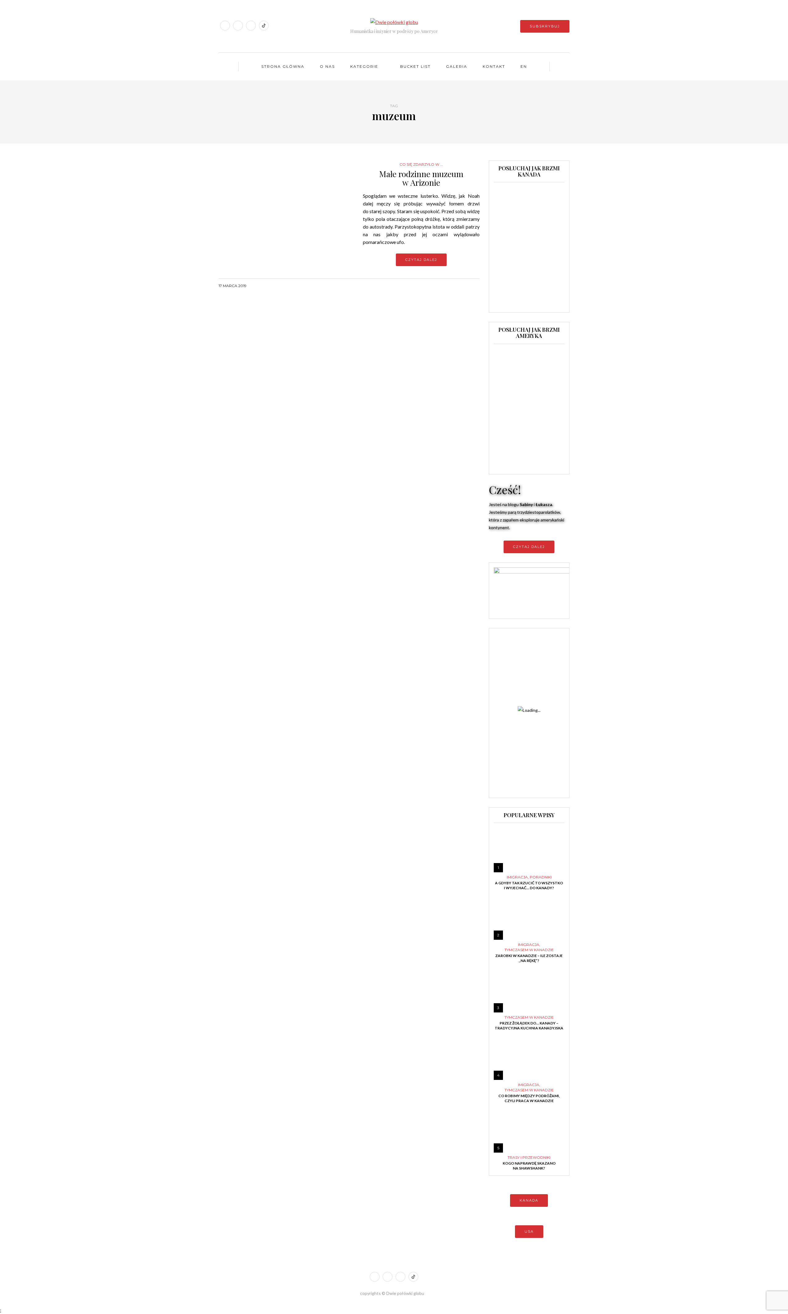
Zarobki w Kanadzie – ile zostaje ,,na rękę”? (529, 958)
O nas (327, 66)
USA (529, 1231)
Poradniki (541, 877)
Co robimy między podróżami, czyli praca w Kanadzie (529, 1098)
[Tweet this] (460, 285)
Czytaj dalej (421, 260)
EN (524, 66)
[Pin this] (476, 285)
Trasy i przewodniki (529, 1157)
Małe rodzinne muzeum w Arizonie (421, 178)
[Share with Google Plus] (468, 285)
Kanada (529, 1200)
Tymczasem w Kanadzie (529, 950)
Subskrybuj (545, 26)
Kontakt (494, 66)
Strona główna (282, 66)
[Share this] (452, 285)
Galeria (456, 66)
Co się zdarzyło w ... (421, 164)
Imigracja (517, 877)
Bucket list (415, 66)
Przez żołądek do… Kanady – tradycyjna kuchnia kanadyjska (529, 1025)
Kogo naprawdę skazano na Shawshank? (529, 1165)
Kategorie (364, 66)
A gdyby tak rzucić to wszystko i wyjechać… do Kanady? (529, 885)
